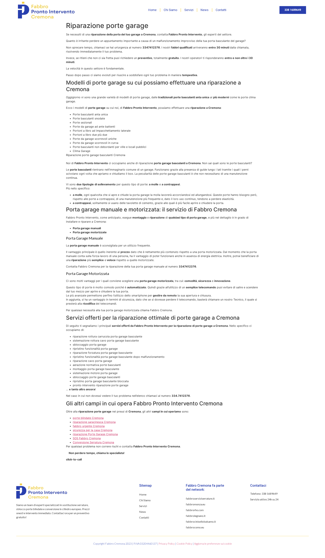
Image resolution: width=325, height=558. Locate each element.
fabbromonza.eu (195, 504)
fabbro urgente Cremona (89, 426)
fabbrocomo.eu (195, 527)
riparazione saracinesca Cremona (94, 422)
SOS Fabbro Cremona (87, 438)
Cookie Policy (184, 543)
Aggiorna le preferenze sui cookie (213, 543)
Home (152, 10)
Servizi (188, 10)
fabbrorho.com (195, 510)
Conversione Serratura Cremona (93, 442)
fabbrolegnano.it (195, 515)
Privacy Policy (167, 543)
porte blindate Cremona (88, 418)
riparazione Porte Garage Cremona (95, 434)
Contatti (221, 10)
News (205, 10)
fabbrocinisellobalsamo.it (201, 521)
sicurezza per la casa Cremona (92, 430)
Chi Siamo (170, 10)
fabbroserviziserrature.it (200, 498)
